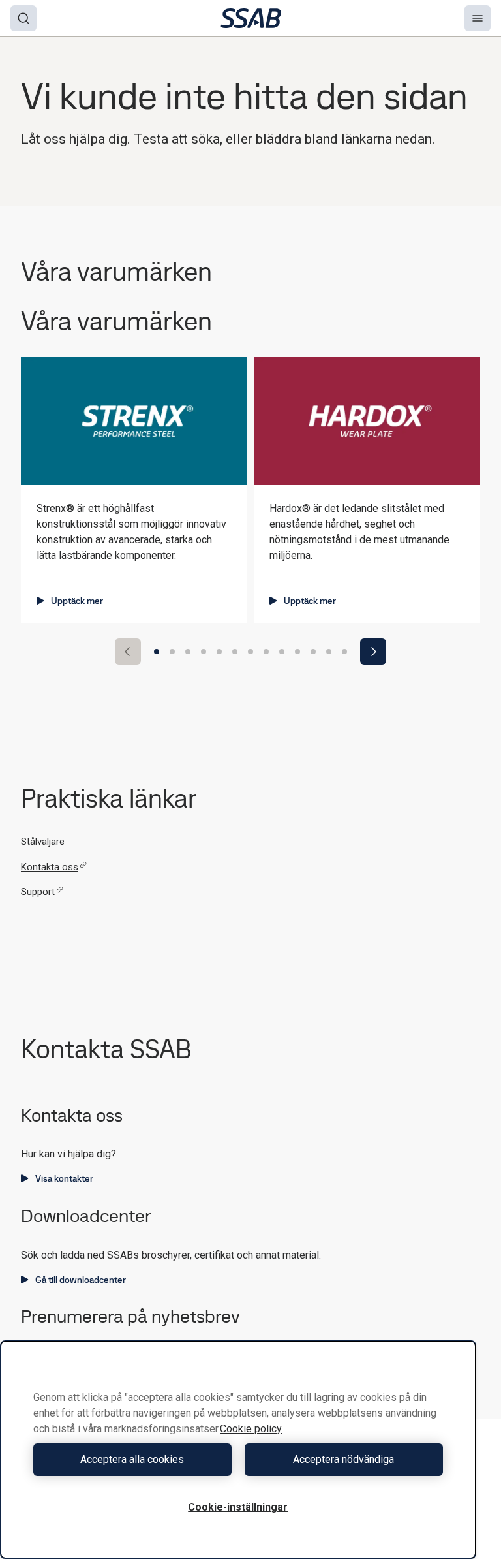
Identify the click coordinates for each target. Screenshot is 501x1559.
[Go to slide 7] (250, 651)
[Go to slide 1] (156, 651)
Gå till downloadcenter (80, 1279)
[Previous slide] (128, 651)
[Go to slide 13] (344, 651)
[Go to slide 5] (219, 651)
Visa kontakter (64, 1178)
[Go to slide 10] (297, 651)
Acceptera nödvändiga (343, 1459)
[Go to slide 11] (313, 651)
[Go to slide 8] (266, 651)
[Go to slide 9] (282, 651)
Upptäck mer (77, 600)
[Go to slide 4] (203, 651)
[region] (238, 1449)
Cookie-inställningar (238, 1507)
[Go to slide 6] (235, 651)
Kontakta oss (49, 867)
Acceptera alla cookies (132, 1459)
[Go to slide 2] (172, 651)
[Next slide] (373, 651)
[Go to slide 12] (329, 651)
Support (38, 892)
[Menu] (477, 18)
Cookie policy (251, 1429)
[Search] (23, 18)
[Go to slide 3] (188, 651)
